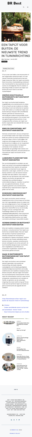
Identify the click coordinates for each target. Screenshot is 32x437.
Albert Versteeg (5, 59)
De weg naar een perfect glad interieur (23, 349)
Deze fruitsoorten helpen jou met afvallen (16, 312)
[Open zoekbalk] (24, 7)
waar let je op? (21, 330)
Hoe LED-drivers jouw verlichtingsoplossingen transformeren (23, 358)
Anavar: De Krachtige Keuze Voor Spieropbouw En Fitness (22, 339)
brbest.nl (14, 429)
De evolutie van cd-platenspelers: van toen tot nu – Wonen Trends (22, 367)
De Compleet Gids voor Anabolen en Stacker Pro (23, 324)
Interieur (4, 61)
